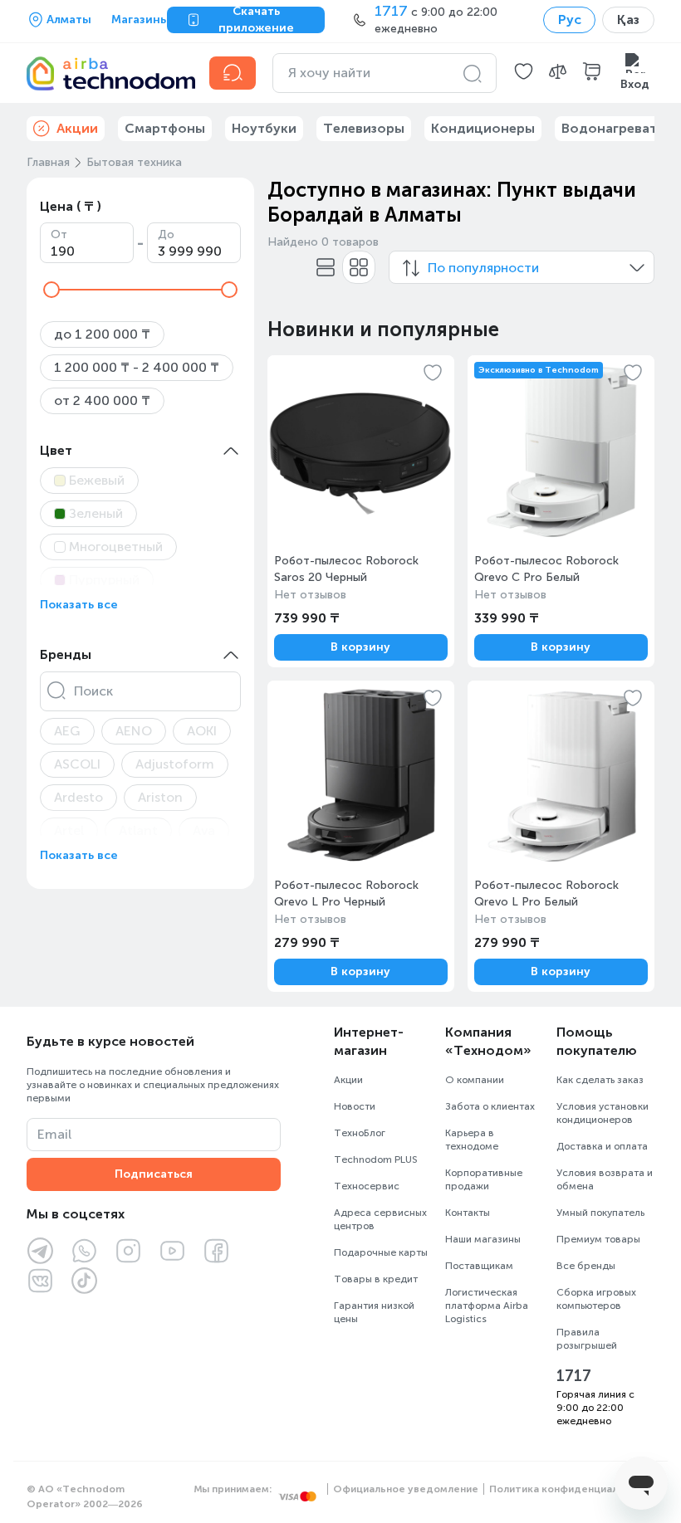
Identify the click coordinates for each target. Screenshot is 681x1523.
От (59, 234)
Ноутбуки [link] (264, 128)
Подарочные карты (381, 1252)
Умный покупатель (600, 1212)
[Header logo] (108, 73)
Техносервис (366, 1186)
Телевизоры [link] (363, 128)
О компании (474, 1080)
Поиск (93, 691)
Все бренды (585, 1266)
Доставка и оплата (602, 1146)
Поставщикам (479, 1266)
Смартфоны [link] (165, 128)
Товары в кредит (376, 1279)
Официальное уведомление (405, 1489)
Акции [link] (77, 128)
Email (54, 1134)
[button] (523, 73)
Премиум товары (598, 1239)
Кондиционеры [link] (483, 128)
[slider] (51, 289)
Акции (348, 1080)
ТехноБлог (359, 1133)
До (166, 234)
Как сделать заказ (600, 1080)
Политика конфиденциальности (571, 1489)
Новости (354, 1106)
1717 (573, 1376)
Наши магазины (483, 1239)
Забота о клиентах (490, 1106)
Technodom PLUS (376, 1159)
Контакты (467, 1212)
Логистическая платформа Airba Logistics (486, 1305)
